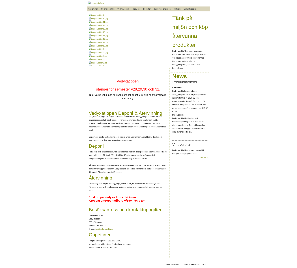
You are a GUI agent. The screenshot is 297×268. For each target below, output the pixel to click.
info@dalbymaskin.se (104, 229)
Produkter (136, 9)
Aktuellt (177, 9)
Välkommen (93, 9)
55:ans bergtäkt (107, 9)
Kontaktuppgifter (190, 9)
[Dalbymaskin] (96, 3)
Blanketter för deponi (162, 9)
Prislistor (147, 9)
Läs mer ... (204, 157)
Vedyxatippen (123, 9)
